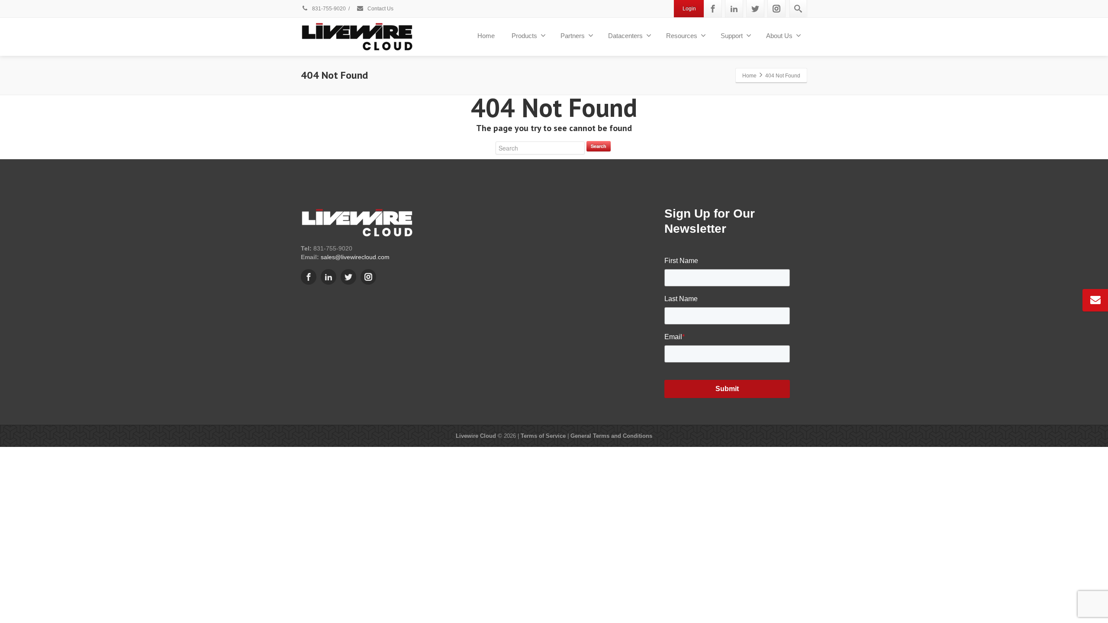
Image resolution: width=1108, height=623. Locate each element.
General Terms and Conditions (611, 436)
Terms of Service (543, 436)
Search (598, 146)
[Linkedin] (734, 8)
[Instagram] (776, 8)
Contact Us (379, 9)
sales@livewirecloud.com (355, 257)
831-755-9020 (328, 9)
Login (689, 9)
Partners (572, 35)
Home (486, 35)
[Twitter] (755, 8)
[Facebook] (712, 8)
